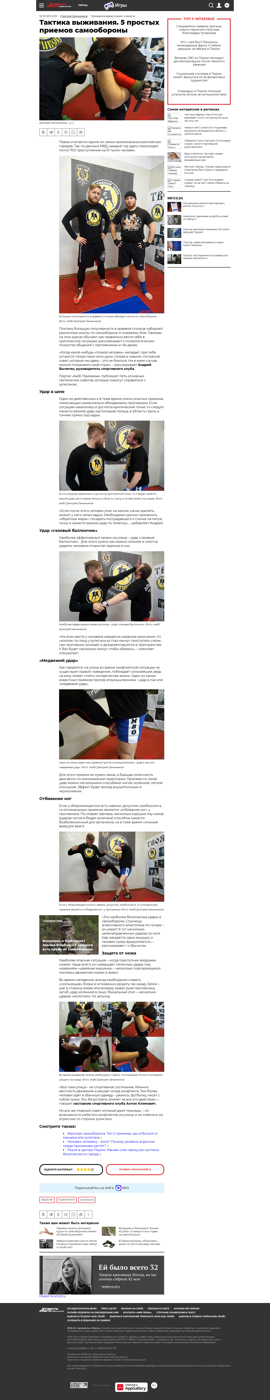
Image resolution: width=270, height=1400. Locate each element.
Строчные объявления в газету (175, 1312)
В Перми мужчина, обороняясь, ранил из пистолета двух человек (139, 1242)
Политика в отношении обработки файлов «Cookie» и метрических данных (106, 1360)
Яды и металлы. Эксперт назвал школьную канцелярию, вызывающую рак (203, 156)
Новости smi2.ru (52, 1296)
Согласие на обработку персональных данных (91, 1354)
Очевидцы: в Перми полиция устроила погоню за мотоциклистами (199, 93)
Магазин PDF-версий (186, 1308)
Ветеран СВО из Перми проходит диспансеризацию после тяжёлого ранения (199, 61)
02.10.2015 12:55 (48, 16)
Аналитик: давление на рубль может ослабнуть (205, 217)
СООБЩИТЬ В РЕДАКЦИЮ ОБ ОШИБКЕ (88, 1320)
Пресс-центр (108, 1308)
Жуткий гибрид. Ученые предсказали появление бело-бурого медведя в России (207, 169)
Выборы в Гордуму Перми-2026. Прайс (202, 1316)
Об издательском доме (82, 1308)
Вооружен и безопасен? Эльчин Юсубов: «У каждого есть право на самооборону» (139, 1231)
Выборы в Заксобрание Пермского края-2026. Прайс (142, 1316)
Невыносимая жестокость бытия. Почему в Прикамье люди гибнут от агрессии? (76, 1244)
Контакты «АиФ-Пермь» (137, 1312)
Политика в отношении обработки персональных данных (97, 1357)
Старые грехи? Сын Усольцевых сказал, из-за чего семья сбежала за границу (206, 182)
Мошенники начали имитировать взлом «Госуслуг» (204, 204)
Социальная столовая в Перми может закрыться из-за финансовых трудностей (199, 77)
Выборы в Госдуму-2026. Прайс (86, 1316)
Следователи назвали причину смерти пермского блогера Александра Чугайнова (199, 30)
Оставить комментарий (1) (135, 1169)
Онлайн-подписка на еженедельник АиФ (93, 1312)
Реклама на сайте (132, 1308)
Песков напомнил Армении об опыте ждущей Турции (206, 231)
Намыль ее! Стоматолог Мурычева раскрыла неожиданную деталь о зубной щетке (205, 130)
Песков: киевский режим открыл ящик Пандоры (203, 244)
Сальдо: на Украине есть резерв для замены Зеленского (205, 257)
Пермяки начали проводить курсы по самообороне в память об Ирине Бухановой (76, 1231)
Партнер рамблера (101, 1385)
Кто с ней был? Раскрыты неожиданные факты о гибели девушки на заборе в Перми (199, 46)
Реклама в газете (158, 1308)
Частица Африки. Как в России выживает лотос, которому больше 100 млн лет (206, 117)
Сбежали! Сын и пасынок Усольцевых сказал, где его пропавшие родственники (207, 143)
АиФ (71, 122)
